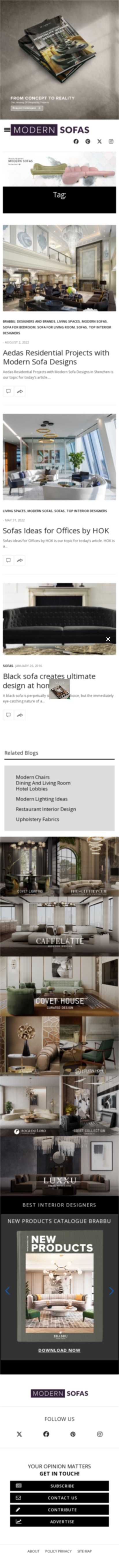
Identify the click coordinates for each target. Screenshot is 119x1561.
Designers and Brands (36, 321)
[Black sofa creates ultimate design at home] (59, 619)
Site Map (84, 1551)
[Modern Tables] (59, 1393)
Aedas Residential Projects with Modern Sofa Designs (56, 357)
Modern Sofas (94, 321)
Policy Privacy (58, 1551)
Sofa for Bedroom (19, 327)
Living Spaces (68, 321)
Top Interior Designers (86, 511)
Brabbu (9, 321)
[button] (111, 1291)
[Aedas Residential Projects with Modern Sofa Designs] (59, 268)
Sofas (82, 327)
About (33, 1551)
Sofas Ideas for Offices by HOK (56, 530)
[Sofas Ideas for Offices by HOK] (59, 457)
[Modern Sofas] (50, 130)
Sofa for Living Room (56, 327)
